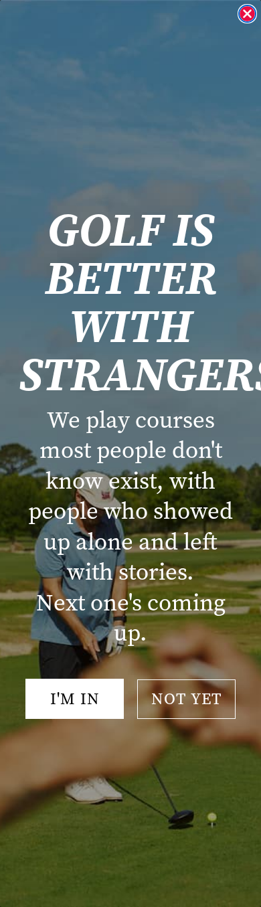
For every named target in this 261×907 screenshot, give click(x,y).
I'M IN (75, 699)
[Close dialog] (247, 13)
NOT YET (186, 699)
